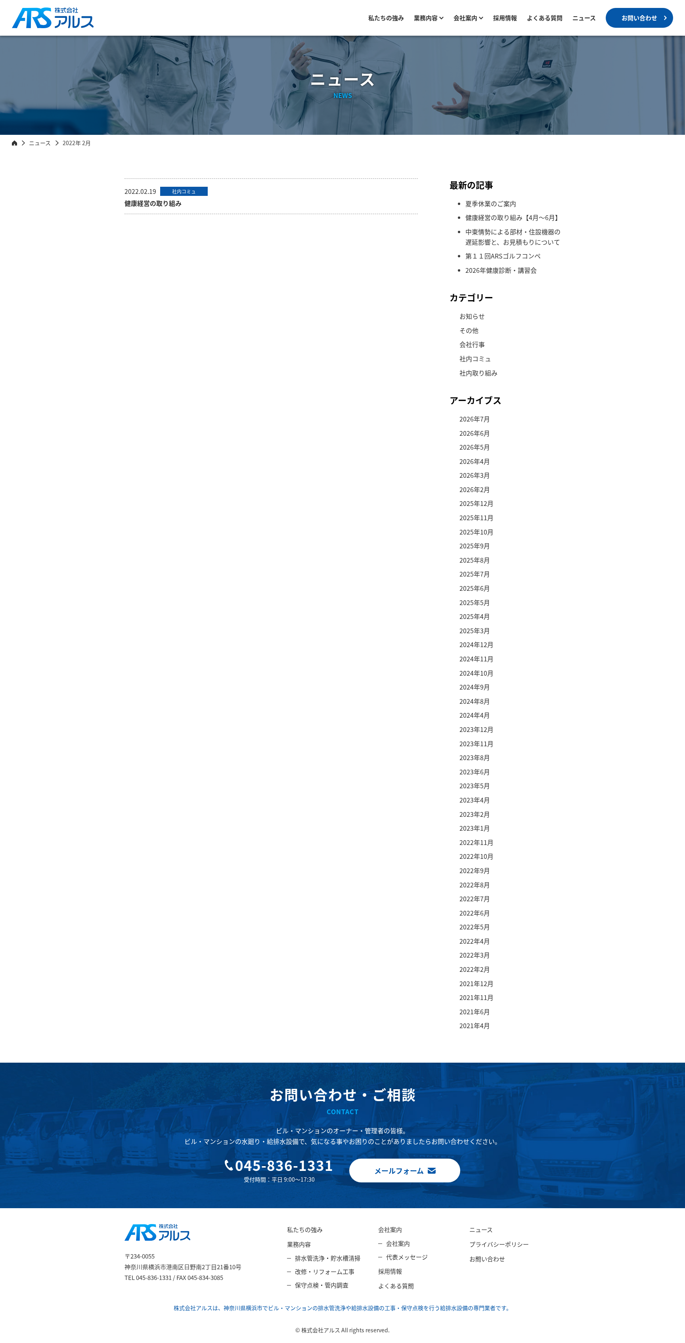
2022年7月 (474, 898)
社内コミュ (475, 358)
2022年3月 (474, 955)
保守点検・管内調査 (321, 1285)
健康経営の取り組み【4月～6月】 (513, 217)
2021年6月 (474, 1011)
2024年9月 (474, 687)
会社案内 (390, 1229)
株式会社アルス (165, 1234)
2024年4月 (474, 715)
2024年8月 (474, 701)
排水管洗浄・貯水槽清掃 (327, 1258)
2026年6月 (474, 433)
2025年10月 (476, 531)
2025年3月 (474, 630)
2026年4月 (474, 461)
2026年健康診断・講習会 (501, 270)
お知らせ (472, 316)
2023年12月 (476, 729)
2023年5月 (474, 785)
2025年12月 (476, 503)
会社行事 (472, 344)
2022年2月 (474, 969)
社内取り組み (478, 372)
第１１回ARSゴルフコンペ (503, 256)
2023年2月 (474, 814)
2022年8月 (474, 884)
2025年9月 (474, 545)
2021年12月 (476, 983)
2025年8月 (474, 560)
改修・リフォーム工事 (324, 1271)
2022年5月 (474, 926)
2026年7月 (474, 418)
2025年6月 (474, 588)
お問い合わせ (639, 17)
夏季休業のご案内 (490, 203)
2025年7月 (474, 574)
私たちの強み (386, 17)
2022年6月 (474, 913)
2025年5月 (474, 602)
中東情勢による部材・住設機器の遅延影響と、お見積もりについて (513, 237)
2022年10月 (476, 856)
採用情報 (505, 17)
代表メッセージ (407, 1257)
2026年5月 (474, 447)
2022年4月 (474, 941)
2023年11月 (476, 743)
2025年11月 (476, 517)
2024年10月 (476, 673)
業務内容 (426, 17)
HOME (14, 143)
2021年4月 (474, 1025)
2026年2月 (474, 489)
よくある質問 (545, 17)
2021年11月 (476, 997)
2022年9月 (474, 870)
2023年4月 (474, 800)
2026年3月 (474, 475)
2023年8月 (474, 757)
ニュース (584, 17)
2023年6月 (474, 771)
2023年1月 (474, 828)
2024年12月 (476, 644)
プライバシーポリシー (499, 1244)
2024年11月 (476, 658)
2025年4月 (474, 616)
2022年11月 (476, 842)
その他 (468, 330)
